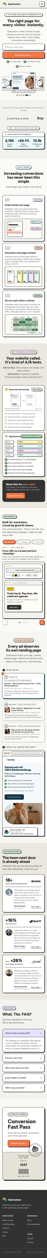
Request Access (23, 55)
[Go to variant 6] (30, 95)
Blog (29, 1220)
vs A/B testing (8, 1224)
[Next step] (42, 622)
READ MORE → (36, 907)
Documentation (33, 1224)
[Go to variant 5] (26, 95)
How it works (7, 1220)
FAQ (4, 1236)
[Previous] (7, 83)
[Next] (39, 83)
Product (5, 1228)
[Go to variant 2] (19, 95)
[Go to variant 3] (21, 95)
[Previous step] (4, 622)
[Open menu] (42, 4)
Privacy (30, 1242)
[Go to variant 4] (23, 95)
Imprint (30, 1238)
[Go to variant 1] (17, 95)
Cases (5, 1232)
